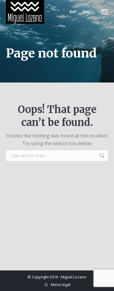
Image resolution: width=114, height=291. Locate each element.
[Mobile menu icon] (104, 12)
